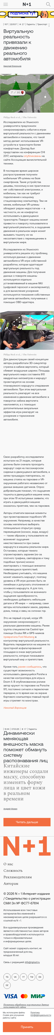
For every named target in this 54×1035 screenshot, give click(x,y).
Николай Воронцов (12, 66)
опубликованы (32, 155)
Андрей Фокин (10, 809)
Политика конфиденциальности (41, 1013)
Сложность (13, 870)
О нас (8, 864)
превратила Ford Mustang (18, 636)
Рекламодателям (17, 877)
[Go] (5, 4)
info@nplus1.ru (32, 962)
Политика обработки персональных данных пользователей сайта (26, 1006)
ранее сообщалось (29, 666)
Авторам (10, 884)
